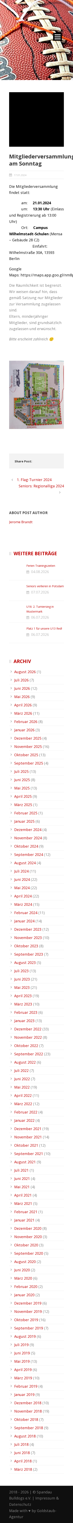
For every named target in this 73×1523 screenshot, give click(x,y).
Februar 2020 (25, 1286)
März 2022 (23, 1103)
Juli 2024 (21, 871)
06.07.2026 (40, 617)
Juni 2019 (22, 1353)
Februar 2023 (25, 1012)
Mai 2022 (22, 1087)
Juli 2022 (21, 1070)
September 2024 (28, 854)
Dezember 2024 (27, 829)
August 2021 (25, 1161)
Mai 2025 (22, 788)
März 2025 (23, 804)
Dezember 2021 (27, 1128)
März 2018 (23, 1469)
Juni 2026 (22, 688)
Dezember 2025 (27, 738)
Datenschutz (20, 1504)
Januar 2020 (24, 1294)
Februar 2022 (25, 1112)
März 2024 (23, 904)
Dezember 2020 (27, 1228)
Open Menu (57, 37)
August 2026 (25, 671)
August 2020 (25, 1261)
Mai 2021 (22, 1186)
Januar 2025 (24, 821)
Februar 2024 (25, 912)
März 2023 (23, 1004)
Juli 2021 (21, 1170)
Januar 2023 (24, 1020)
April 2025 (23, 796)
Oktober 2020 (26, 1245)
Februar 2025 (25, 813)
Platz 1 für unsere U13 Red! (44, 628)
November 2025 (28, 746)
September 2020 (28, 1253)
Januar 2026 (24, 729)
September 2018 (28, 1427)
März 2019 (23, 1377)
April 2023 (23, 995)
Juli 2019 (21, 1344)
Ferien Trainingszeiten (40, 566)
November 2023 (28, 937)
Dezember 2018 (27, 1402)
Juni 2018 (22, 1452)
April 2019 (23, 1369)
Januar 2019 (24, 1394)
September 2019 (28, 1328)
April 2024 (23, 896)
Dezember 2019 (27, 1303)
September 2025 (28, 763)
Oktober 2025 (26, 754)
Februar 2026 (25, 721)
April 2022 (23, 1095)
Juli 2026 (21, 680)
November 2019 (28, 1311)
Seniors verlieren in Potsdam (45, 586)
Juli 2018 (21, 1444)
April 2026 (23, 705)
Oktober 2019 (26, 1319)
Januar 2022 (24, 1120)
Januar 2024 (24, 921)
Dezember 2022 (27, 1029)
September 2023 (28, 954)
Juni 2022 (22, 1078)
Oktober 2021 (26, 1145)
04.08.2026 (40, 571)
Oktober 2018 (26, 1419)
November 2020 (28, 1236)
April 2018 (23, 1461)
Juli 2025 (21, 771)
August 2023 (25, 962)
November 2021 (28, 1137)
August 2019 (25, 1336)
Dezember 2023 (27, 929)
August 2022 (25, 1062)
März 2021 (23, 1203)
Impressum (45, 1498)
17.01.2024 (20, 175)
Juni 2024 (22, 879)
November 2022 (28, 1037)
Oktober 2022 (26, 1045)
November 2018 (28, 1411)
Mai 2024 (22, 887)
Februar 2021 (25, 1211)
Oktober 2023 (26, 945)
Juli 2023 (21, 970)
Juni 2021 (22, 1178)
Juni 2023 (22, 979)
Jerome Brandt (20, 522)
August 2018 (25, 1436)
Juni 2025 (22, 779)
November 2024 (28, 837)
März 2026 (23, 713)
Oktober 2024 (26, 846)
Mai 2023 (22, 987)
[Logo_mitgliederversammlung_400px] (36, 119)
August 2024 (25, 862)
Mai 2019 (22, 1361)
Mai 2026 (22, 696)
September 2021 (28, 1153)
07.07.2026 (40, 592)
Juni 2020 (22, 1269)
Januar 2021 (24, 1220)
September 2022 (28, 1053)
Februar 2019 (25, 1386)
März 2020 (23, 1278)
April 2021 (23, 1195)
